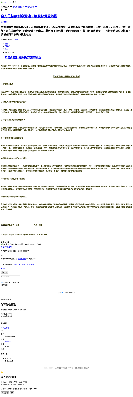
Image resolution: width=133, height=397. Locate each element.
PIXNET (51, 368)
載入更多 (4, 272)
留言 (24, 259)
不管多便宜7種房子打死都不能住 (23, 57)
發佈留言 (4, 285)
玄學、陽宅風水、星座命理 (24, 264)
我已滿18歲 (5, 393)
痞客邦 (20, 259)
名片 (6, 49)
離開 (12, 393)
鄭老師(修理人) (6, 247)
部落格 (7, 46)
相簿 (6, 44)
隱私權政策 (78, 368)
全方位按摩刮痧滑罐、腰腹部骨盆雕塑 (29, 16)
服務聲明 (86, 368)
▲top (3, 268)
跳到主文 (4, 22)
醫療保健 (18, 39)
